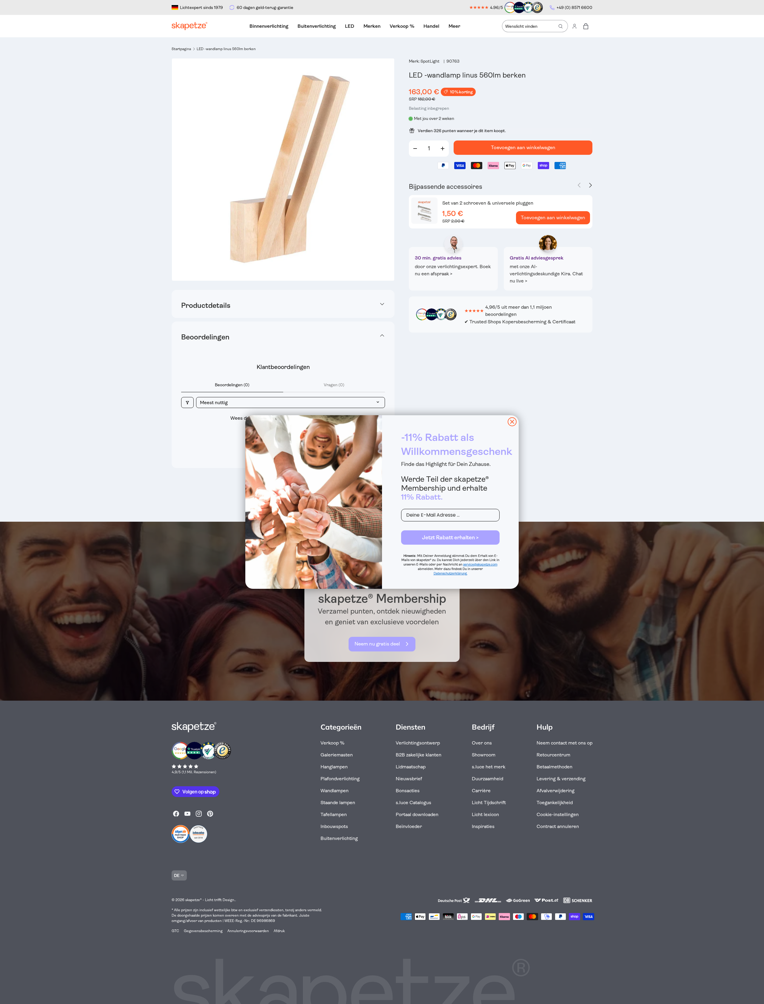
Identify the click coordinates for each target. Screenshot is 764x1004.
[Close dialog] (512, 422)
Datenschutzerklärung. (450, 573)
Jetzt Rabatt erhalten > (450, 537)
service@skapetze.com (480, 564)
